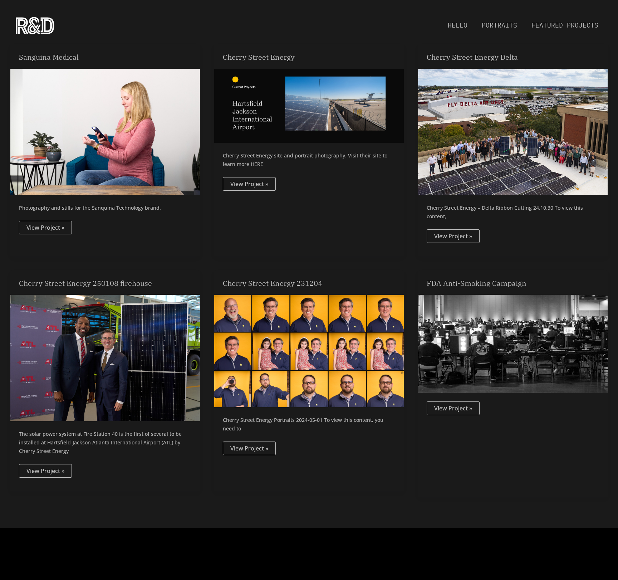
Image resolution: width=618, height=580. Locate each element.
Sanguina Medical (49, 57)
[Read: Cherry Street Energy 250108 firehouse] (105, 357)
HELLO (457, 25)
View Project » (45, 226)
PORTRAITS (499, 25)
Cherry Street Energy (259, 57)
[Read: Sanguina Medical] (105, 131)
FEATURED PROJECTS (564, 25)
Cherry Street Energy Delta (472, 57)
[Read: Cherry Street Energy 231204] (309, 350)
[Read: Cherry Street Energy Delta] (513, 131)
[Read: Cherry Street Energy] (309, 105)
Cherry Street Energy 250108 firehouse (85, 283)
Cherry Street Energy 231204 (272, 283)
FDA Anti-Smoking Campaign (476, 283)
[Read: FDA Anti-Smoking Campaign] (513, 343)
